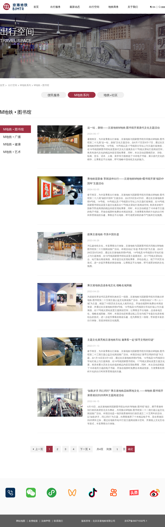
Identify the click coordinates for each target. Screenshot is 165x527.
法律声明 (45, 520)
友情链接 (33, 520)
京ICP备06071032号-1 (135, 520)
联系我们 (58, 520)
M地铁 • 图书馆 (41, 85)
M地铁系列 (25, 85)
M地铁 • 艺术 (12, 151)
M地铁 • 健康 (12, 144)
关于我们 (133, 7)
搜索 (163, 6)
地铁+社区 (111, 95)
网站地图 (20, 520)
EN (154, 6)
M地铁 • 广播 (12, 136)
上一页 (39, 449)
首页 (36, 7)
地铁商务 (113, 7)
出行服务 (55, 7)
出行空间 (94, 7)
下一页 (84, 449)
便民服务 (54, 95)
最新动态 (75, 7)
